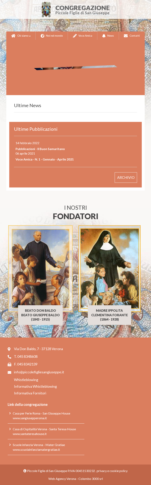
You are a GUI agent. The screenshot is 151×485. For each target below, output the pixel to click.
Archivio (125, 177)
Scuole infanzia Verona (28, 445)
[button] (21, 36)
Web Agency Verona (62, 478)
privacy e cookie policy (112, 471)
